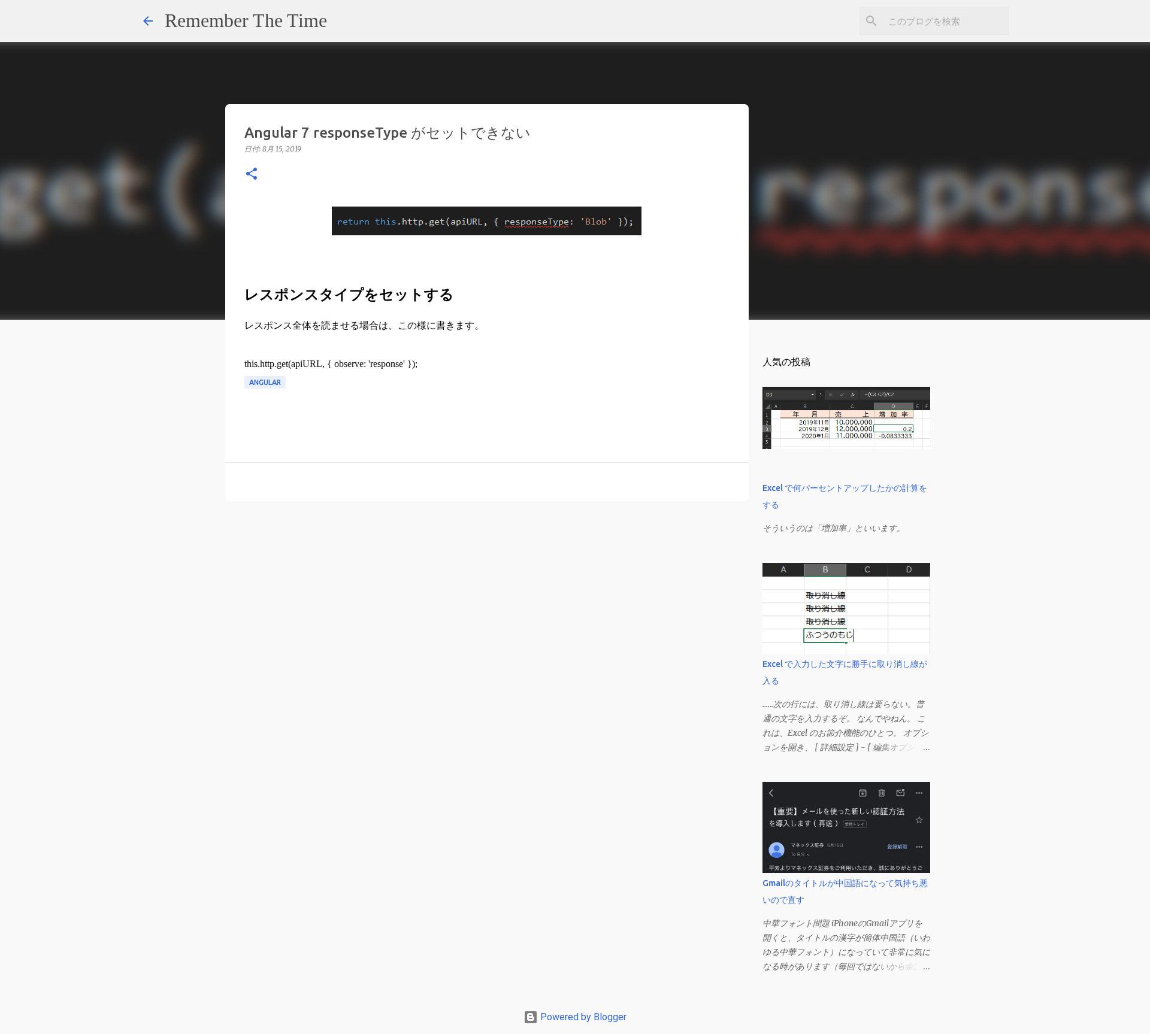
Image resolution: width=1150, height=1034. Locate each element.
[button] (251, 174)
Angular (265, 382)
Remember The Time (246, 20)
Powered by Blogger (582, 1017)
